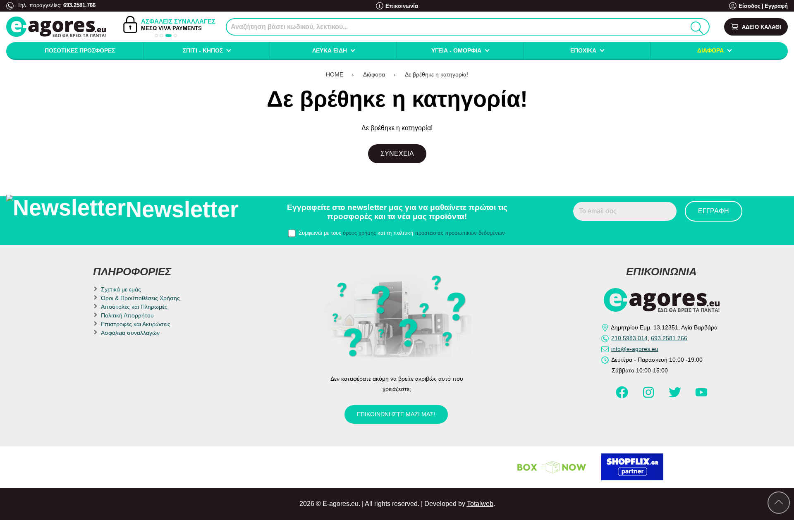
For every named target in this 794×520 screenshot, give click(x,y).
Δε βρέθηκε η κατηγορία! (436, 74)
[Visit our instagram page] (649, 396)
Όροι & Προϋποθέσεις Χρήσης (140, 298)
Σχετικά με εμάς (121, 289)
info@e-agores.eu (634, 349)
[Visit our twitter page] (676, 396)
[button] (156, 35)
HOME (334, 74)
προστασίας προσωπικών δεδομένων (460, 233)
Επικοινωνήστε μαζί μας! (396, 414)
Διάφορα (374, 74)
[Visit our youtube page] (701, 396)
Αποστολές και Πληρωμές (134, 306)
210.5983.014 (629, 338)
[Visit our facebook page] (623, 396)
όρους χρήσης (359, 233)
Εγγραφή (776, 6)
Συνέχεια (397, 153)
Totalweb (480, 503)
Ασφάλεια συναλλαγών (130, 332)
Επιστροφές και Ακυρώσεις (135, 324)
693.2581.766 (79, 5)
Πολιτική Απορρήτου (127, 315)
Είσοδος (750, 6)
